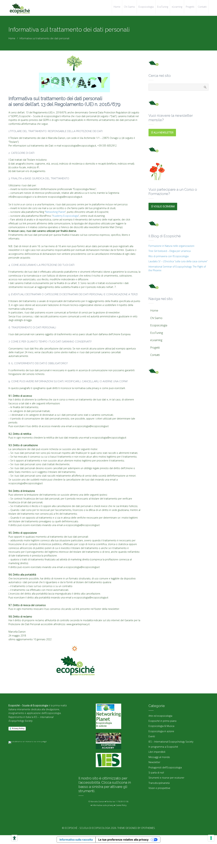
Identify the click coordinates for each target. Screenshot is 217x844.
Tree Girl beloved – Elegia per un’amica (170, 251)
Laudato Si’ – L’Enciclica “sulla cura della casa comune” (178, 261)
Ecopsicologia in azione (161, 731)
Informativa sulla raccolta (76, 839)
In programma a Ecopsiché (163, 746)
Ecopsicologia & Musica (161, 726)
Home (11, 38)
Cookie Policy (120, 805)
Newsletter (154, 762)
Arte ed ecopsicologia (160, 715)
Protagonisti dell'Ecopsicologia (165, 767)
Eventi (152, 736)
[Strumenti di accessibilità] (14, 838)
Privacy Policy (18, 728)
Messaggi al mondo (159, 757)
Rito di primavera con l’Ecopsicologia (169, 256)
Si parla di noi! (156, 772)
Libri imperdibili (157, 751)
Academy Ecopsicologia (65, 215)
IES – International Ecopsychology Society (171, 741)
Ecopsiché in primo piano (162, 720)
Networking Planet (55, 211)
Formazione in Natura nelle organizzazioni (171, 245)
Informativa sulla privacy (102, 805)
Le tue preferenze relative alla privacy (123, 839)
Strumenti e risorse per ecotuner (166, 777)
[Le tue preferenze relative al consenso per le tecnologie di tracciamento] (211, 838)
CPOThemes (148, 828)
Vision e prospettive (159, 788)
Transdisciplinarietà (159, 783)
